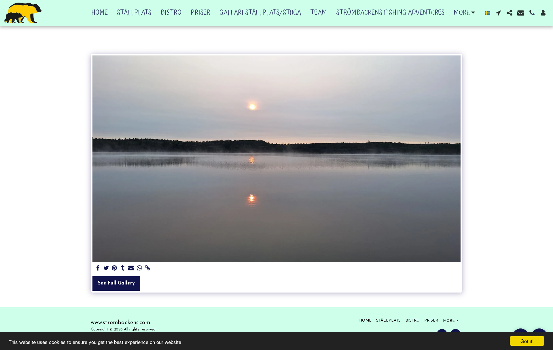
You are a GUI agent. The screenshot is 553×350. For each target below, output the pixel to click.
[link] (148, 268)
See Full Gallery (116, 283)
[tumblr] (123, 268)
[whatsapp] (140, 268)
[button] (498, 12)
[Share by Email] (131, 268)
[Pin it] (114, 268)
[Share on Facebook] (98, 268)
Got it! (527, 341)
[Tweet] (106, 268)
